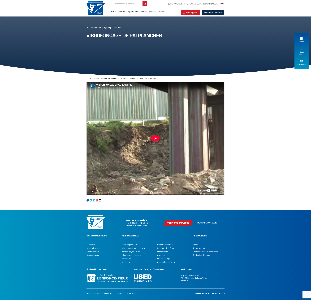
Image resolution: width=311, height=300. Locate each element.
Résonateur (126, 259)
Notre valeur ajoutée (94, 248)
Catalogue (302, 64)
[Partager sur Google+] (97, 200)
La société (90, 245)
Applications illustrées (201, 255)
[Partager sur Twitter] (91, 200)
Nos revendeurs (92, 252)
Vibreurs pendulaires (130, 245)
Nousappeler (302, 53)
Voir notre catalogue (178, 223)
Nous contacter (92, 255)
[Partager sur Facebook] (87, 200)
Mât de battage (163, 259)
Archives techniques (201, 248)
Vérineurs (126, 262)
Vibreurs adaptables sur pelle (133, 248)
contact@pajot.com (144, 225)
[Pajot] (98, 8)
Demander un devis (213, 12)
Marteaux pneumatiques (131, 255)
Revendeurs (195, 4)
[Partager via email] (100, 200)
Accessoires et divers (166, 262)
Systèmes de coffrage (166, 248)
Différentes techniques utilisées (205, 252)
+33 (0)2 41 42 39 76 (138, 223)
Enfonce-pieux (162, 252)
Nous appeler (192, 12)
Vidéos (195, 245)
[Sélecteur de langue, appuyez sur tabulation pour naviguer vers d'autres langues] (222, 3)
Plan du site (130, 293)
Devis (301, 42)
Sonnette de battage (165, 245)
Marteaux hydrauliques (131, 252)
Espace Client (177, 4)
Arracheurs (162, 255)
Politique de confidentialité (113, 293)
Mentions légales (93, 293)
